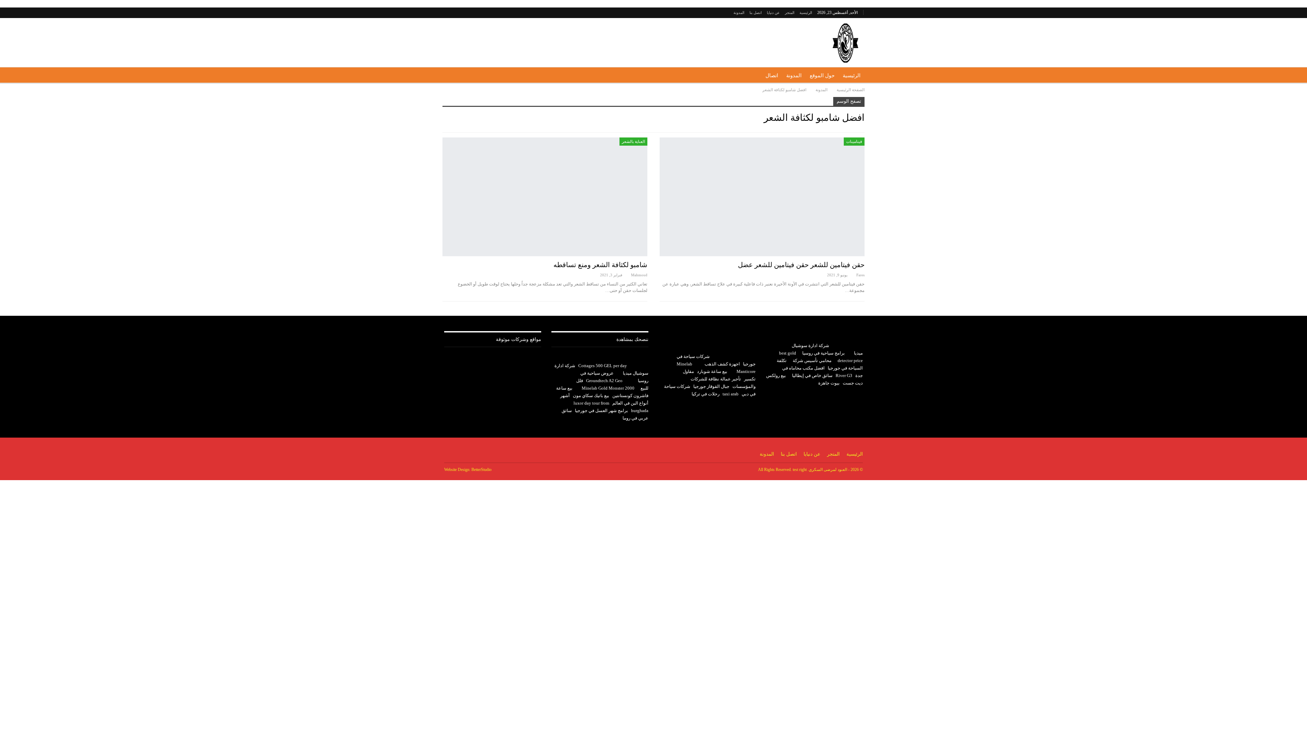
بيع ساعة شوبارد (712, 371)
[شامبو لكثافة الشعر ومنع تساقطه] (544, 196)
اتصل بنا (755, 13)
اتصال (771, 75)
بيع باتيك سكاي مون (591, 395)
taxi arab (731, 393)
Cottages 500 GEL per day (602, 365)
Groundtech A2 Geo (604, 380)
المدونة (738, 13)
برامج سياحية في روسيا (823, 353)
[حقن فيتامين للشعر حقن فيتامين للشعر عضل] (762, 196)
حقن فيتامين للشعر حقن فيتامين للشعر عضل (801, 264)
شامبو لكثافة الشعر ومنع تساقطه (600, 264)
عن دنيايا (773, 13)
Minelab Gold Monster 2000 (608, 388)
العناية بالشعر (633, 141)
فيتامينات (854, 141)
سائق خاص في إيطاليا (812, 375)
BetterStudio (481, 469)
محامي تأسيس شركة (812, 360)
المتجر (789, 13)
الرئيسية (806, 13)
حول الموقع (822, 75)
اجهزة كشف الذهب (722, 363)
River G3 (844, 375)
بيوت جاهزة (829, 383)
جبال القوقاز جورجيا (711, 386)
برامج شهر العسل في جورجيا (601, 410)
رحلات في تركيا (706, 393)
